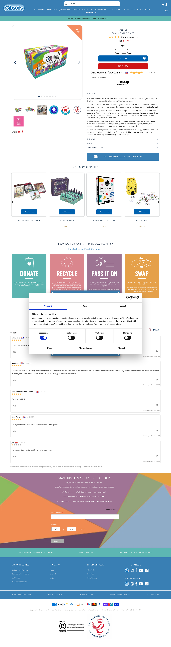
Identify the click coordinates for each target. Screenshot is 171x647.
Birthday (54, 525)
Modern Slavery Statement (120, 594)
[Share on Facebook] (22, 131)
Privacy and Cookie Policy (21, 594)
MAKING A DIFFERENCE (96, 147)
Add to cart (29, 212)
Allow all (121, 348)
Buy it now (123, 66)
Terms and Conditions (20, 574)
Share (14, 132)
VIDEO (89, 143)
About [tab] (123, 306)
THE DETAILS (91, 139)
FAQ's (52, 578)
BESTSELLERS (52, 10)
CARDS (147, 10)
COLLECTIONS (115, 10)
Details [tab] (85, 306)
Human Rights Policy (55, 594)
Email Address (57, 512)
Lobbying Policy (153, 594)
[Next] (158, 202)
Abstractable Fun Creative (104, 221)
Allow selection (85, 348)
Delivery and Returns (20, 570)
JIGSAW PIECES (64, 10)
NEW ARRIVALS (39, 10)
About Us (91, 570)
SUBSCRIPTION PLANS (81, 10)
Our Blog (90, 574)
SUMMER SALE (92, 13)
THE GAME (91, 94)
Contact (53, 574)
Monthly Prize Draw (19, 582)
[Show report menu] (157, 351)
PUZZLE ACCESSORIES (99, 10)
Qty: (123, 46)
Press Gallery (92, 578)
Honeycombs (141, 221)
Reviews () (133, 37)
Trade (52, 570)
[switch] (71, 338)
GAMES (140, 10)
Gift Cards (16, 578)
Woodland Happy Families (29, 221)
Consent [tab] (48, 306)
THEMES (126, 10)
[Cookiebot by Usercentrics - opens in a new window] (128, 298)
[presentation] (15, 62)
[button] (39, 96)
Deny (49, 348)
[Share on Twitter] (19, 131)
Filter (15, 333)
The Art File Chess (66, 221)
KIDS (133, 10)
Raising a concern (86, 594)
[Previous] (12, 202)
